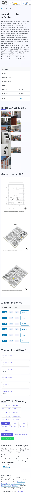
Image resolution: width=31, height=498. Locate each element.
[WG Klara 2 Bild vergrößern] (6, 114)
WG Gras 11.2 (16, 405)
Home (3, 9)
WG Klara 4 (23, 423)
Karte (21, 98)
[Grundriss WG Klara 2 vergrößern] (15, 197)
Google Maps (5, 484)
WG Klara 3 (14, 423)
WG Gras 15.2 (6, 412)
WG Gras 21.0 (6, 416)
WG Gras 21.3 (16, 419)
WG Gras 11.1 (6, 405)
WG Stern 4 (5, 430)
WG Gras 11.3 (6, 409)
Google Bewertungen (17, 484)
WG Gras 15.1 (16, 409)
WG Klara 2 (5, 423)
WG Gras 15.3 (16, 412)
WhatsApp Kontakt (7, 439)
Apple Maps (21, 482)
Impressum (20, 491)
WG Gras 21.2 (6, 419)
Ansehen (24, 312)
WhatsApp (6, 467)
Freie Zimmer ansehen (21, 434)
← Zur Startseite (7, 434)
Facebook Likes (6, 486)
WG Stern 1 (5, 426)
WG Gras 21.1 (16, 416)
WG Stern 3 (23, 426)
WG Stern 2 (14, 426)
